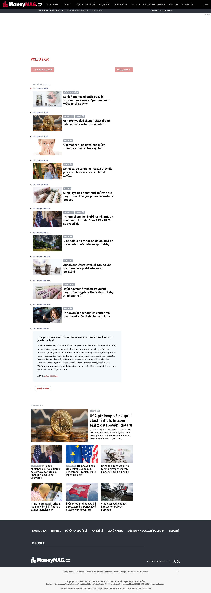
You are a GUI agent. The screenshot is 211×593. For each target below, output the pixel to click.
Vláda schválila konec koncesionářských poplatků (114, 506)
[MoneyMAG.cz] (22, 4)
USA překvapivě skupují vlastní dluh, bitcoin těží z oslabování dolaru (87, 122)
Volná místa (142, 572)
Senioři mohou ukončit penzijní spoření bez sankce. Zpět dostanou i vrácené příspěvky (87, 100)
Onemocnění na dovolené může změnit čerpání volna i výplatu (84, 146)
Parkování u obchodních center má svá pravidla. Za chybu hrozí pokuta (86, 314)
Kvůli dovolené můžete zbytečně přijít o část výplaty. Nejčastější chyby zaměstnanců (88, 292)
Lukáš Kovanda (50, 375)
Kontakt (89, 572)
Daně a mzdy (120, 4)
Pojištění (104, 4)
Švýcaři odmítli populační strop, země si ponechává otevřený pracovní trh (81, 506)
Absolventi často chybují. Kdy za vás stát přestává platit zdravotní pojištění (87, 268)
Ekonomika (52, 4)
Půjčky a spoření (85, 4)
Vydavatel (99, 572)
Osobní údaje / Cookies (124, 572)
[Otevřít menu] (205, 4)
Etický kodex (68, 572)
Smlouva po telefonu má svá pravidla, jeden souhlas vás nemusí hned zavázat (88, 172)
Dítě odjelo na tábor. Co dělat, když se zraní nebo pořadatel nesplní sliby (88, 242)
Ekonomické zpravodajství (50, 11)
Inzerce (108, 572)
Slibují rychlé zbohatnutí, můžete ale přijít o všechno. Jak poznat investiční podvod (88, 196)
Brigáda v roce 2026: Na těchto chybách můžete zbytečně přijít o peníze (115, 469)
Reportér (187, 4)
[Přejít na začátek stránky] (177, 571)
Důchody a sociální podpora (148, 4)
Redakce (80, 572)
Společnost (97, 11)
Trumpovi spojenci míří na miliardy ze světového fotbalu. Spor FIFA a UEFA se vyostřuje (88, 220)
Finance (67, 4)
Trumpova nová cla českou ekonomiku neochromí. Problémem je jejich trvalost (81, 470)
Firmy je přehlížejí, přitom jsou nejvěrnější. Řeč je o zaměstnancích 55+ (46, 506)
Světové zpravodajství (77, 11)
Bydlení (173, 4)
